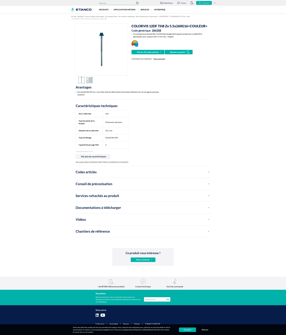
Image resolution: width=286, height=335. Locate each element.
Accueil (73, 16)
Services (145, 9)
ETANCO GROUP (152, 324)
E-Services (100, 324)
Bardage (80, 16)
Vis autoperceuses (111, 16)
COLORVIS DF (164, 16)
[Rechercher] (137, 3)
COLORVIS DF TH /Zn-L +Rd (180, 16)
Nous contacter (159, 59)
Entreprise (159, 9)
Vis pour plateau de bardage (94, 16)
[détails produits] (208, 172)
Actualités (114, 324)
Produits (103, 9)
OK (167, 299)
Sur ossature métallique (127, 16)
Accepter (187, 329)
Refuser (205, 329)
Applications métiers (124, 9)
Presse (126, 324)
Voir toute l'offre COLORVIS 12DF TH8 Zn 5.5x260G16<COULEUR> (102, 162)
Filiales (137, 324)
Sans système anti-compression (147, 16)
